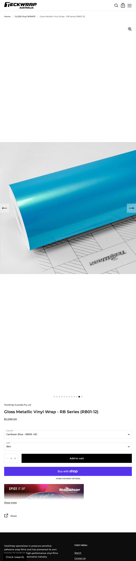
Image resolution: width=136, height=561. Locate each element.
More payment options (68, 479)
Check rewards (15, 557)
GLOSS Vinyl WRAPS (25, 16)
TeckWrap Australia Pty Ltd (17, 405)
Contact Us (80, 558)
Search (77, 553)
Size (8, 443)
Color (9, 431)
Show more (10, 502)
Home (7, 16)
